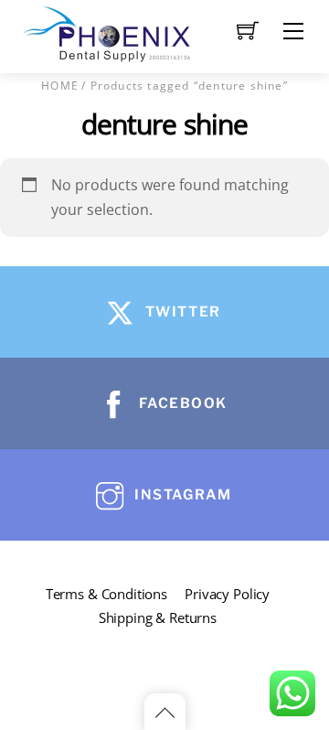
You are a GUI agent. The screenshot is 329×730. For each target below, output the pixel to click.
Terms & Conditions (106, 594)
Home (60, 85)
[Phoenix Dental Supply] (107, 31)
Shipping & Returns (158, 617)
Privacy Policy (227, 594)
